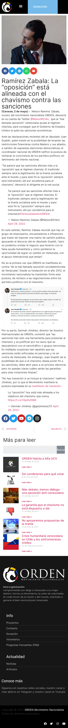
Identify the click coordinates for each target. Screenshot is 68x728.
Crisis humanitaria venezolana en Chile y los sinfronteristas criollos (42, 539)
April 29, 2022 (16, 223)
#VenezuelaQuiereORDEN (34, 213)
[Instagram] (37, 418)
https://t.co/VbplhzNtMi (22, 400)
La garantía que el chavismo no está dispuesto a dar (43, 506)
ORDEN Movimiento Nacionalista (44, 709)
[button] (20, 6)
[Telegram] (29, 418)
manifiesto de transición (46, 386)
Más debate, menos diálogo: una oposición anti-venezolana (43, 491)
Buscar (61, 449)
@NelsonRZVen (40, 119)
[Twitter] (13, 418)
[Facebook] (5, 418)
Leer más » (27, 467)
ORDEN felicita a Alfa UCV (39, 458)
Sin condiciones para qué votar (43, 474)
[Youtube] (21, 418)
